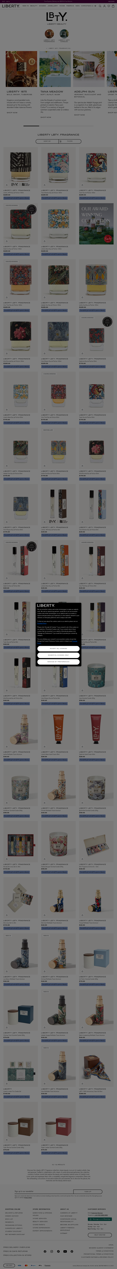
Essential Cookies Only (58, 655)
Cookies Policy (41, 623)
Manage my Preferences (58, 661)
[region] (58, 634)
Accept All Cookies (58, 648)
